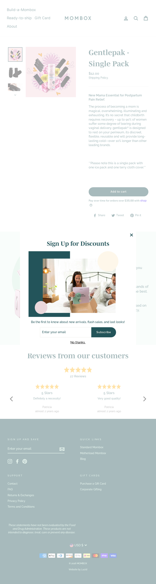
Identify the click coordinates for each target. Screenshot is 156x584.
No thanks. (77, 342)
